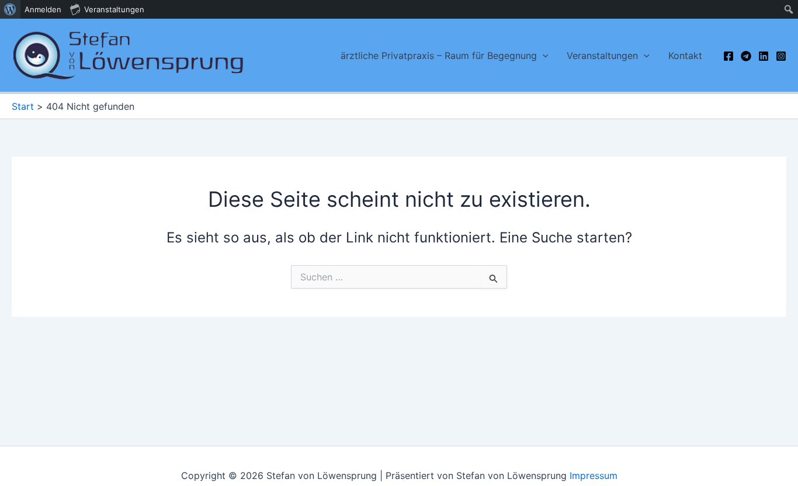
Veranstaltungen (602, 55)
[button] (543, 55)
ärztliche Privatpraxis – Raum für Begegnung (439, 55)
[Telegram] (746, 56)
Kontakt (685, 55)
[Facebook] (728, 56)
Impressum (593, 475)
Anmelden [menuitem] (43, 9)
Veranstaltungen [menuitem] (114, 9)
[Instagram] (781, 56)
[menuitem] (10, 9)
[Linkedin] (763, 56)
